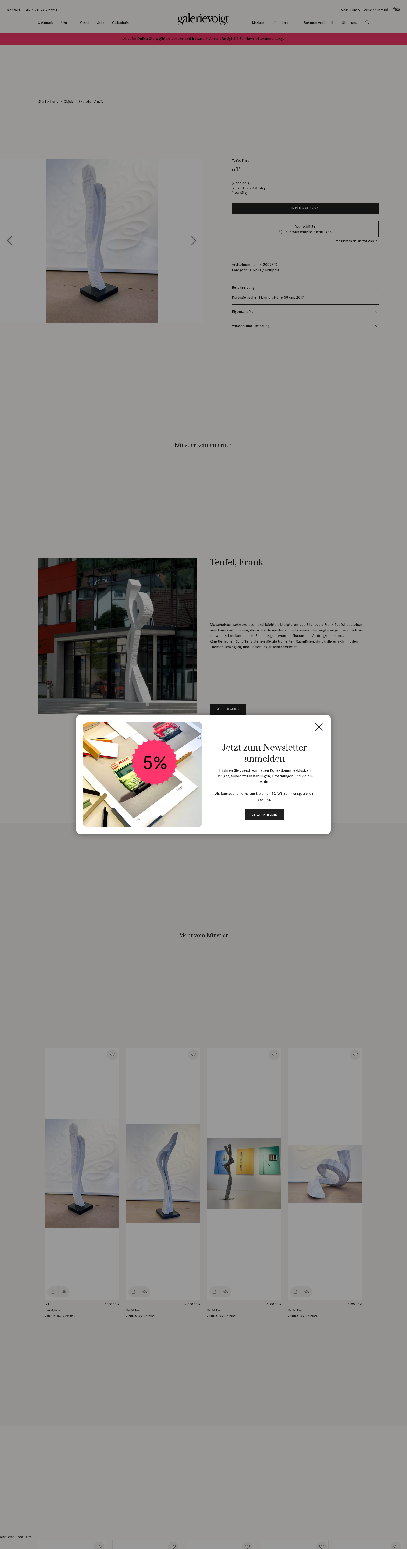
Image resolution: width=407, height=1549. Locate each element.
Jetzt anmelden (264, 814)
